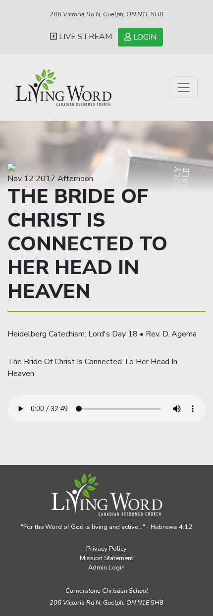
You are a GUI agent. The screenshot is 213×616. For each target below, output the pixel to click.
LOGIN (144, 37)
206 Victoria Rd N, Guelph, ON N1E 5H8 (106, 14)
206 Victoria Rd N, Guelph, (106, 602)
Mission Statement (106, 558)
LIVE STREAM (84, 36)
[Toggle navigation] (184, 87)
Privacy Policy (106, 548)
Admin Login (106, 567)
